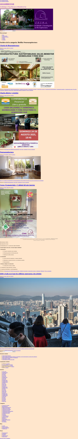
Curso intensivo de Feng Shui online (8, 359)
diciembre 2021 (4, 393)
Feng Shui (74, 89)
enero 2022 (4, 392)
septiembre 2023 (5, 382)
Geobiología (2, 90)
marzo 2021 (4, 401)
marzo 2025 (4, 376)
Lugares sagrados (5, 435)
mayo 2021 (4, 399)
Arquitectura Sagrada (5, 405)
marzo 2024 (4, 378)
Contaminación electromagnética (50, 89)
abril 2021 (4, 400)
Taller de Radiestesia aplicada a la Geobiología (10, 357)
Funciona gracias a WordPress (5, 438)
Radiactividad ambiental (18, 90)
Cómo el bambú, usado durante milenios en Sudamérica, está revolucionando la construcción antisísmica (19, 356)
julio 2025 (4, 374)
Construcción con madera (32, 89)
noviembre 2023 (5, 381)
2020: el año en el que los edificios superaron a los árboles (20, 274)
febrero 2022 (4, 391)
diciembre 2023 (4, 380)
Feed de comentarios (5, 427)
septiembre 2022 (5, 387)
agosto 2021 (4, 396)
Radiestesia (24, 90)
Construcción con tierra (41, 89)
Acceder (3, 425)
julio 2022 (4, 388)
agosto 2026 (4, 371)
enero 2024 (4, 379)
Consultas (3, 39)
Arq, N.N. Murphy (5, 364)
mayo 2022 (4, 389)
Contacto (8, 363)
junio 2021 (4, 398)
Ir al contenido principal (4, 0)
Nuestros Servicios (5, 36)
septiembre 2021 (5, 395)
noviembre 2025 (5, 372)
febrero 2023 (4, 385)
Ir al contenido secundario (4, 1)
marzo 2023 (4, 384)
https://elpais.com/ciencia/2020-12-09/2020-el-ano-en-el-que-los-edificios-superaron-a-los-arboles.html (17, 348)
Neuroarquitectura (7, 152)
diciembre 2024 (4, 377)
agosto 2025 (4, 373)
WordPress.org (4, 428)
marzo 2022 (4, 390)
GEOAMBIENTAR (7, 4)
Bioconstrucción (7, 89)
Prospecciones (10, 90)
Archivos (3, 38)
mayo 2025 (4, 375)
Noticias (3, 37)
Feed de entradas (5, 426)
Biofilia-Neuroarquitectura (14, 89)
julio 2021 (4, 397)
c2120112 (11, 48)
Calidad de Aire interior (23, 89)
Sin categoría (4, 421)
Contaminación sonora (69, 89)
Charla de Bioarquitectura (9, 45)
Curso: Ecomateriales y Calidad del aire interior (17, 185)
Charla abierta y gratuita (9, 93)
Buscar (1, 30)
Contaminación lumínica (60, 89)
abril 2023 (4, 383)
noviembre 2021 (5, 394)
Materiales (6, 90)
